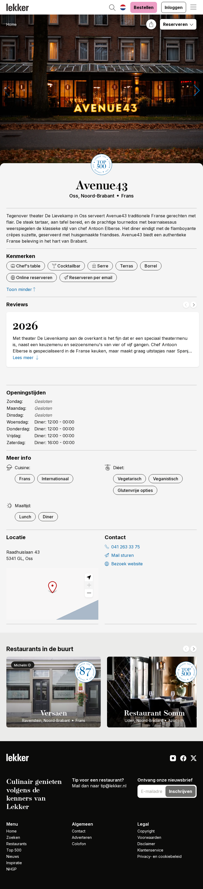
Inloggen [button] (174, 7)
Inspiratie (14, 862)
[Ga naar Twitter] (194, 758)
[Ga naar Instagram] (173, 758)
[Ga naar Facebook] (183, 758)
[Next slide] (193, 305)
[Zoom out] (89, 593)
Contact (78, 831)
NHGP (11, 869)
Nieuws (12, 856)
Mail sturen (122, 555)
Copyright (146, 831)
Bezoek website (126, 563)
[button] (112, 8)
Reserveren (176, 24)
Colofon (79, 843)
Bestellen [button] (144, 7)
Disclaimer (146, 843)
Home (11, 24)
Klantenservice (150, 850)
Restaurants (16, 843)
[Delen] (151, 24)
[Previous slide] (186, 305)
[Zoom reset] (89, 577)
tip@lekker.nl (113, 785)
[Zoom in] (89, 585)
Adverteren (82, 837)
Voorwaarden (149, 837)
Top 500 (13, 850)
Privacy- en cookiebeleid (159, 856)
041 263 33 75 (125, 546)
